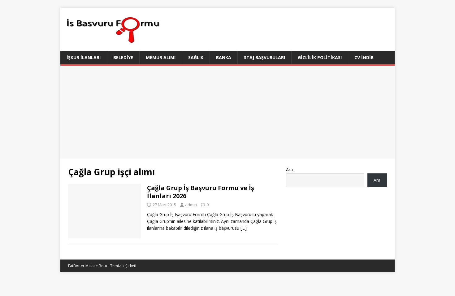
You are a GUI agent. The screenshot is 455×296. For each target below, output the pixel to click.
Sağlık (195, 57)
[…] (243, 228)
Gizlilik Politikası (320, 57)
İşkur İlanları (84, 57)
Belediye (123, 57)
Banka (223, 57)
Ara (289, 169)
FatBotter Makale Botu (87, 265)
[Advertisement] (227, 112)
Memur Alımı (161, 57)
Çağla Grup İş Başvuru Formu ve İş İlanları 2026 (200, 192)
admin (191, 204)
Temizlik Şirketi (123, 265)
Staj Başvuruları (264, 57)
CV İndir (364, 57)
